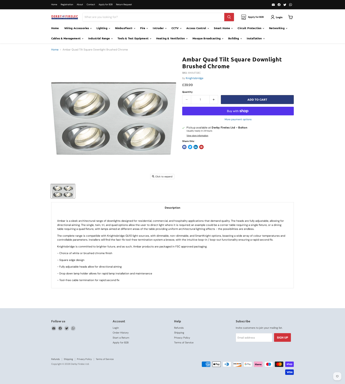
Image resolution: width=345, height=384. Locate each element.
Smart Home (222, 28)
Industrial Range (99, 38)
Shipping (179, 332)
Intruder (158, 28)
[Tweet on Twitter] (190, 147)
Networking (277, 28)
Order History (121, 332)
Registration (67, 4)
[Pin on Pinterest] (201, 147)
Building (234, 38)
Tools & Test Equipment (133, 38)
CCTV (175, 28)
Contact (91, 4)
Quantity (187, 92)
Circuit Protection (250, 28)
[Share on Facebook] (184, 147)
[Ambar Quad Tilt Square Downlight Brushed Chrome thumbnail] (63, 191)
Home (54, 4)
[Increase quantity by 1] (214, 99)
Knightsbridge (194, 78)
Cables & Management (66, 38)
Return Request (124, 4)
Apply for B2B (105, 4)
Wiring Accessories (77, 28)
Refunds (179, 327)
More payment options (238, 119)
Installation (255, 38)
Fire (143, 28)
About (80, 4)
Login (116, 327)
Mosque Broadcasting (206, 38)
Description (172, 208)
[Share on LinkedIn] (196, 147)
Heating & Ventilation (171, 38)
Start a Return (121, 337)
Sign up (282, 337)
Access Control (196, 28)
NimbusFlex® (124, 28)
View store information (197, 135)
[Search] (229, 17)
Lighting (102, 28)
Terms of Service (184, 342)
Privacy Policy (182, 337)
